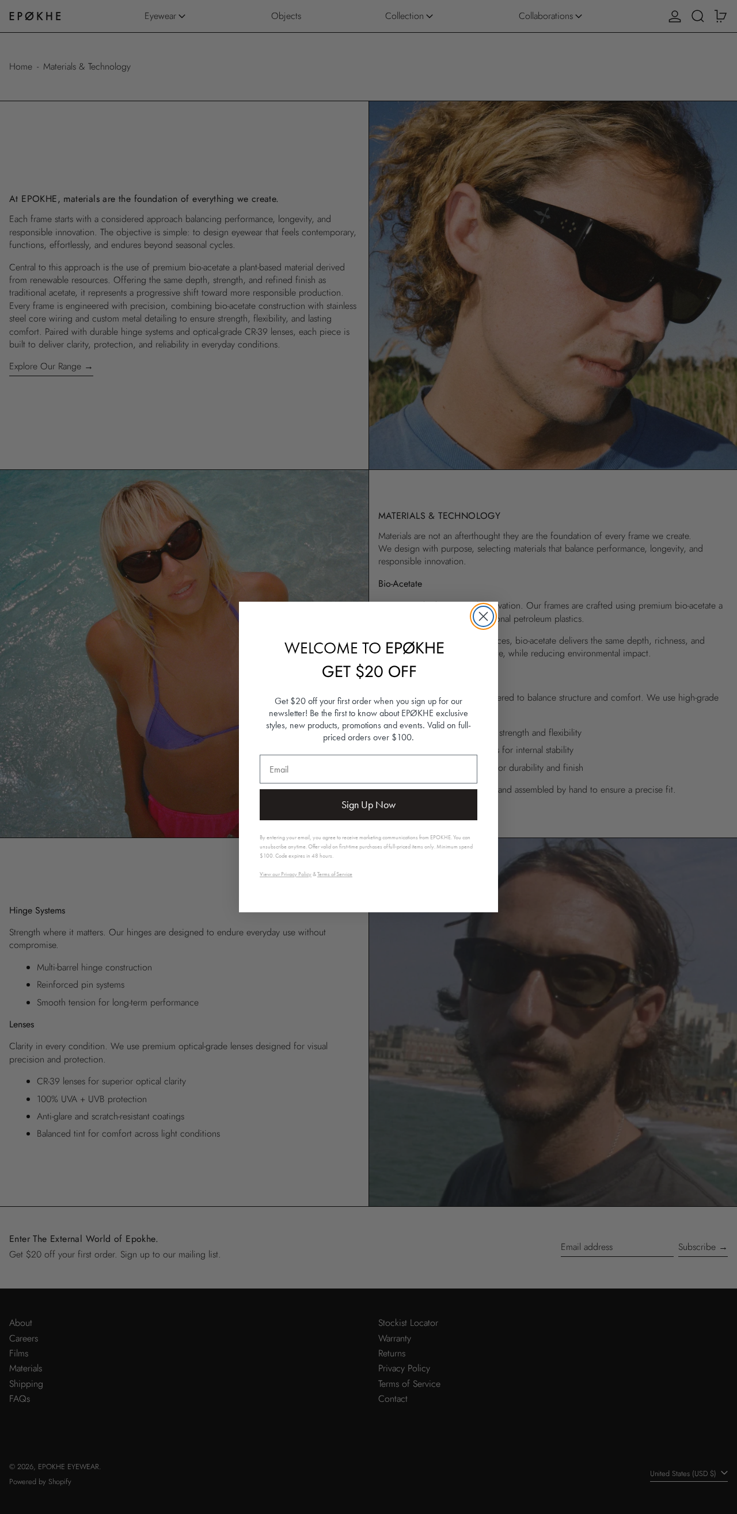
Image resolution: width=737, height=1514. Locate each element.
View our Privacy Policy (285, 874)
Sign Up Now (368, 804)
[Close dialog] (483, 616)
